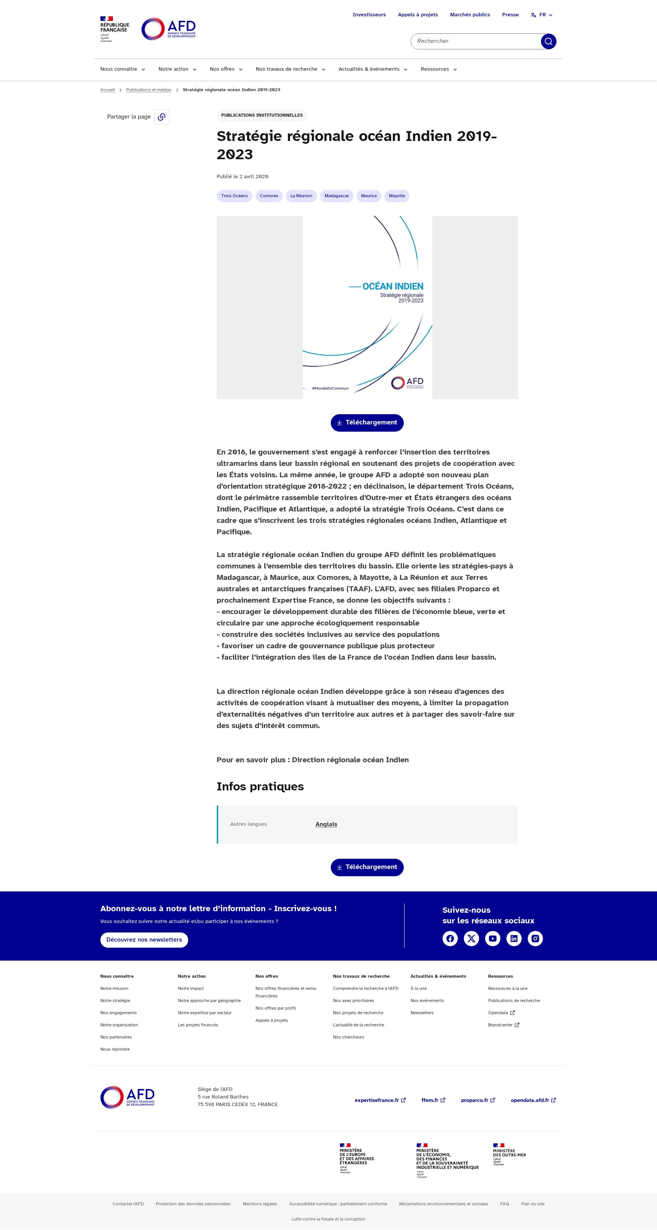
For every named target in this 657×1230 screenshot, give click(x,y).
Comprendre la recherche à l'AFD (365, 988)
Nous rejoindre (115, 1049)
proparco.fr (474, 1100)
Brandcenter (500, 1025)
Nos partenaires (116, 1037)
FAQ (504, 1204)
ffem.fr (430, 1100)
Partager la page (161, 117)
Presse (510, 15)
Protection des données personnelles (193, 1204)
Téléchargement (371, 422)
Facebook (450, 938)
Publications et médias (148, 89)
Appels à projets (418, 15)
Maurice (369, 195)
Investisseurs (369, 15)
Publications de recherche (514, 1000)
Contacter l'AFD (128, 1204)
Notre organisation (119, 1025)
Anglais (326, 824)
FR (543, 15)
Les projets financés (198, 1025)
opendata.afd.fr (530, 1100)
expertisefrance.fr (377, 1100)
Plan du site (532, 1204)
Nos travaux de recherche (286, 69)
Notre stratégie (115, 1000)
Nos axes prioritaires (353, 1000)
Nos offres (222, 69)
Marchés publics (470, 15)
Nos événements (427, 1000)
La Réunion (301, 195)
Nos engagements (118, 1012)
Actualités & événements (369, 69)
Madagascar (337, 195)
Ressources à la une (507, 988)
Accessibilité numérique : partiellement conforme (338, 1204)
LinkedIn (514, 938)
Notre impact (191, 988)
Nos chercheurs (348, 1037)
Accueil (107, 89)
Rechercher (548, 41)
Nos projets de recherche (358, 1012)
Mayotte (397, 195)
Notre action (174, 69)
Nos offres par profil (276, 1008)
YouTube (492, 938)
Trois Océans (234, 195)
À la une (419, 988)
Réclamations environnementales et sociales (443, 1204)
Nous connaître (118, 69)
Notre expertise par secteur (205, 1012)
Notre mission (114, 988)
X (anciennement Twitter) (471, 938)
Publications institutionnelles (262, 115)
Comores (269, 195)
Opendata (498, 1012)
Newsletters (422, 1012)
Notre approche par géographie (209, 1000)
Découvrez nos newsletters (144, 940)
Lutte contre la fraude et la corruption (328, 1219)
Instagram (535, 938)
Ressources (435, 69)
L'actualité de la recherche (358, 1025)
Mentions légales (260, 1204)
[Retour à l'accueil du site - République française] (185, 29)
